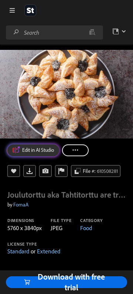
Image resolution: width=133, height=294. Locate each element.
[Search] (16, 32)
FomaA (20, 204)
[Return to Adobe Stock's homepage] (30, 10)
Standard (18, 251)
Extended (48, 251)
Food (86, 228)
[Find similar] (92, 32)
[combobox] (54, 32)
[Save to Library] (13, 171)
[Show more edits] (75, 150)
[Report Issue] (61, 171)
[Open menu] (12, 10)
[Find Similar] (45, 171)
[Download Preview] (29, 171)
